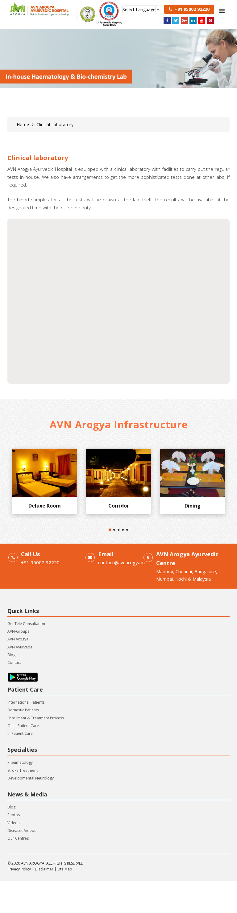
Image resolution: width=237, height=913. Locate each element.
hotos (15, 814)
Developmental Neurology (30, 778)
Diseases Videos (21, 830)
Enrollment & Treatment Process (35, 718)
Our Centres (18, 838)
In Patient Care (20, 733)
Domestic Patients (23, 710)
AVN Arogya (17, 639)
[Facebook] (167, 20)
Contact (14, 662)
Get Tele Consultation (26, 623)
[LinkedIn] (193, 20)
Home (23, 124)
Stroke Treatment (22, 770)
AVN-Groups (18, 631)
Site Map (64, 869)
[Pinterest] (210, 20)
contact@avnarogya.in (121, 562)
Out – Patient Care (23, 725)
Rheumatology (20, 762)
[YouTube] (201, 20)
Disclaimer (44, 869)
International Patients (25, 702)
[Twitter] (175, 20)
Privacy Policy (19, 869)
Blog (11, 654)
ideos (14, 822)
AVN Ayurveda (19, 647)
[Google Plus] (184, 20)
